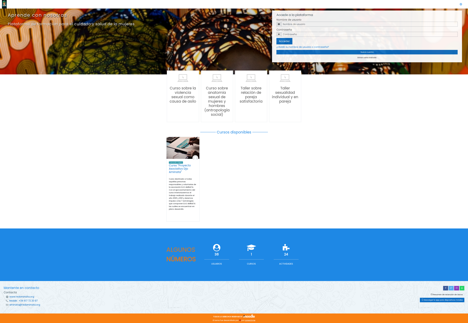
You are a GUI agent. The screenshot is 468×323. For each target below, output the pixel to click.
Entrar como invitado (367, 57)
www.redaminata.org (21, 296)
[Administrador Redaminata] (195, 158)
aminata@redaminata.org (24, 304)
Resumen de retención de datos (448, 294)
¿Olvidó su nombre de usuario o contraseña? (302, 47)
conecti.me (250, 320)
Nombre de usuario (288, 19)
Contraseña (284, 29)
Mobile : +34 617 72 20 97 (23, 300)
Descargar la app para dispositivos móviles (443, 300)
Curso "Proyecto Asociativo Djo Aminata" (180, 168)
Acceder (284, 41)
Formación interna (176, 162)
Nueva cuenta (367, 52)
